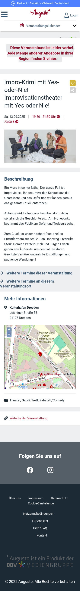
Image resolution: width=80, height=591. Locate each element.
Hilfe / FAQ (40, 528)
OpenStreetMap (50, 374)
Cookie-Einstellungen (41, 503)
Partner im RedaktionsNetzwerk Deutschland (43, 3)
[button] (4, 14)
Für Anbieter (40, 521)
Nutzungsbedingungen (38, 513)
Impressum (35, 498)
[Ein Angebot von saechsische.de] (67, 36)
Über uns (15, 498)
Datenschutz (59, 498)
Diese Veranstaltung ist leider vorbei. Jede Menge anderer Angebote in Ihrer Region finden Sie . (40, 53)
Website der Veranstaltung (28, 418)
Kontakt (41, 535)
